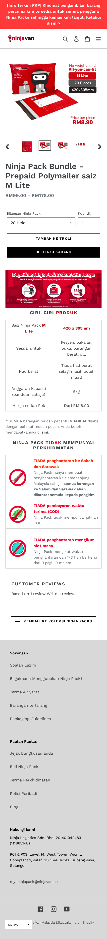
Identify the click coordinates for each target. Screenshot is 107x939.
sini (44, 432)
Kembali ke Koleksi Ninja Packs (57, 621)
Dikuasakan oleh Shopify (75, 922)
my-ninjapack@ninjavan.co (34, 881)
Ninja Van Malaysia (40, 922)
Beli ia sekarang (54, 252)
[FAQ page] (53, 306)
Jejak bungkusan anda (31, 753)
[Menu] (98, 38)
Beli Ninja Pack (24, 766)
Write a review (60, 593)
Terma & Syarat (24, 692)
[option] (27, 146)
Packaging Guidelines (30, 718)
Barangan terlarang (28, 705)
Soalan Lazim (23, 665)
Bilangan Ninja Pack (24, 213)
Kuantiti (85, 213)
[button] (18, 924)
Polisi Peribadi (23, 793)
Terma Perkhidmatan (30, 780)
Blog (14, 807)
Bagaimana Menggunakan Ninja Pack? (46, 678)
